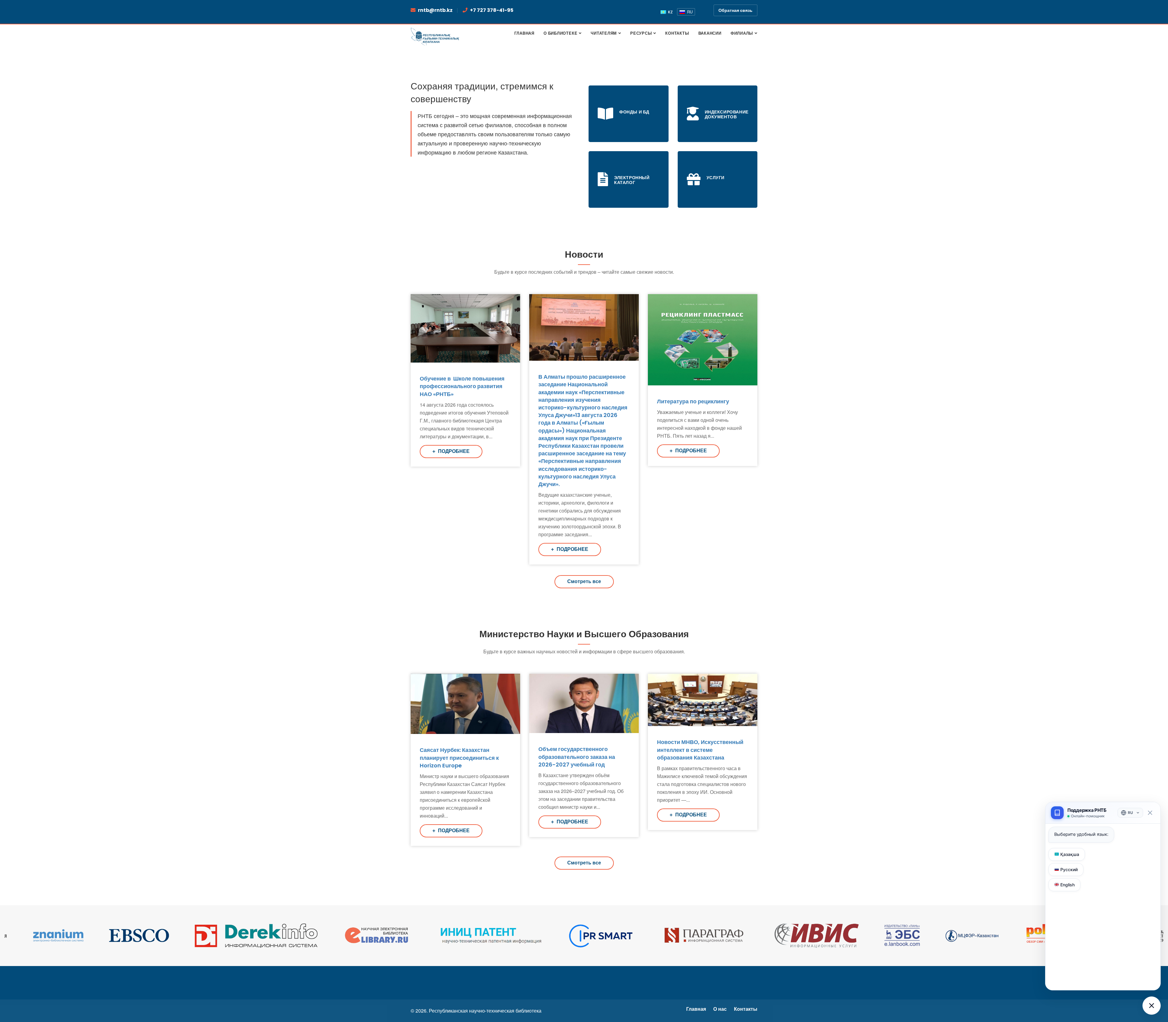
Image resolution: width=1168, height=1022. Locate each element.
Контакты (745, 1009)
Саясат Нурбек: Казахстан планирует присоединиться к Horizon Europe (459, 757)
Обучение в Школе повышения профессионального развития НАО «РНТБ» (462, 386)
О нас (720, 1009)
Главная (696, 1009)
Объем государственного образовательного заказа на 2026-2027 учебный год (576, 756)
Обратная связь (735, 10)
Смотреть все (584, 581)
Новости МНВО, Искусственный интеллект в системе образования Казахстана (700, 749)
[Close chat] (1150, 813)
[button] (1151, 1005)
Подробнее (453, 451)
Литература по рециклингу (693, 401)
